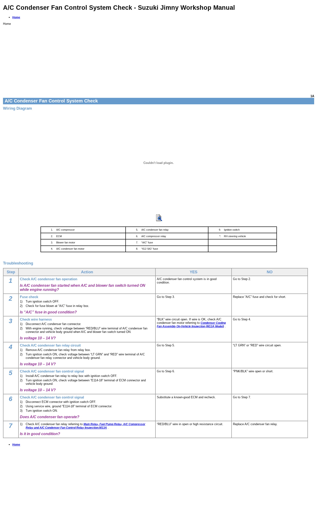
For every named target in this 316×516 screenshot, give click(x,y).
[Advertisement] (142, 57)
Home (16, 17)
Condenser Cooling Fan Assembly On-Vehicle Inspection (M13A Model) (191, 324)
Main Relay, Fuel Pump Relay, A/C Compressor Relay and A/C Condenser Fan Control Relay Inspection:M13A (85, 426)
